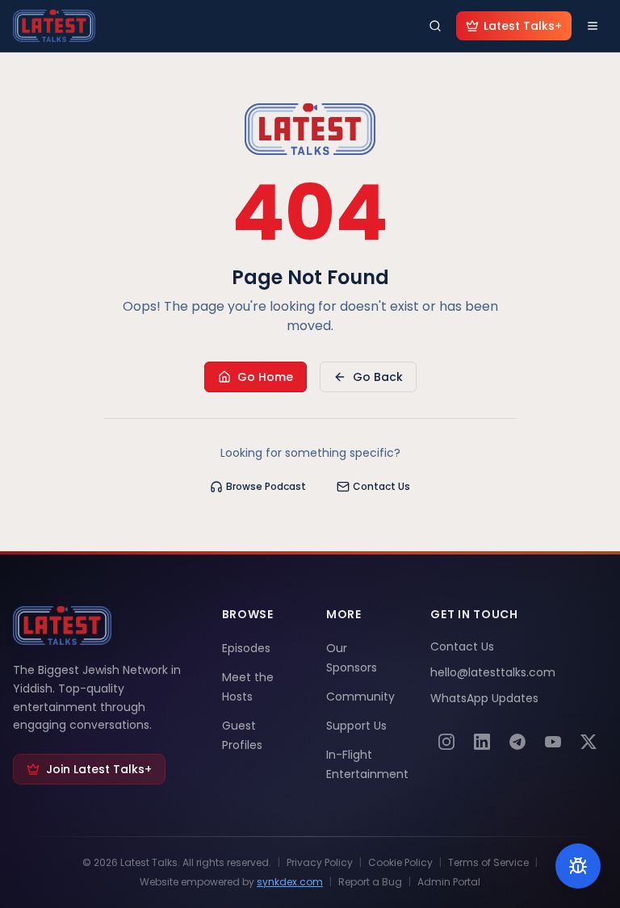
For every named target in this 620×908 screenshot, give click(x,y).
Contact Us (381, 486)
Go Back (378, 377)
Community (360, 696)
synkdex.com (290, 882)
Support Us (356, 726)
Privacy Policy (320, 862)
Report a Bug (370, 882)
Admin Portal (448, 882)
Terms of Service (488, 862)
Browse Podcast (266, 486)
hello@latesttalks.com (492, 672)
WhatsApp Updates (484, 698)
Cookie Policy (400, 862)
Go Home (265, 377)
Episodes (246, 648)
